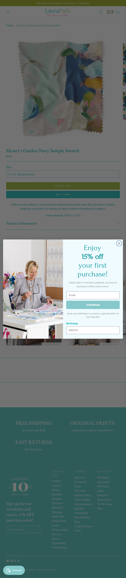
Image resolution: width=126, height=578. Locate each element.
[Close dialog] (119, 243)
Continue (93, 305)
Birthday (72, 323)
